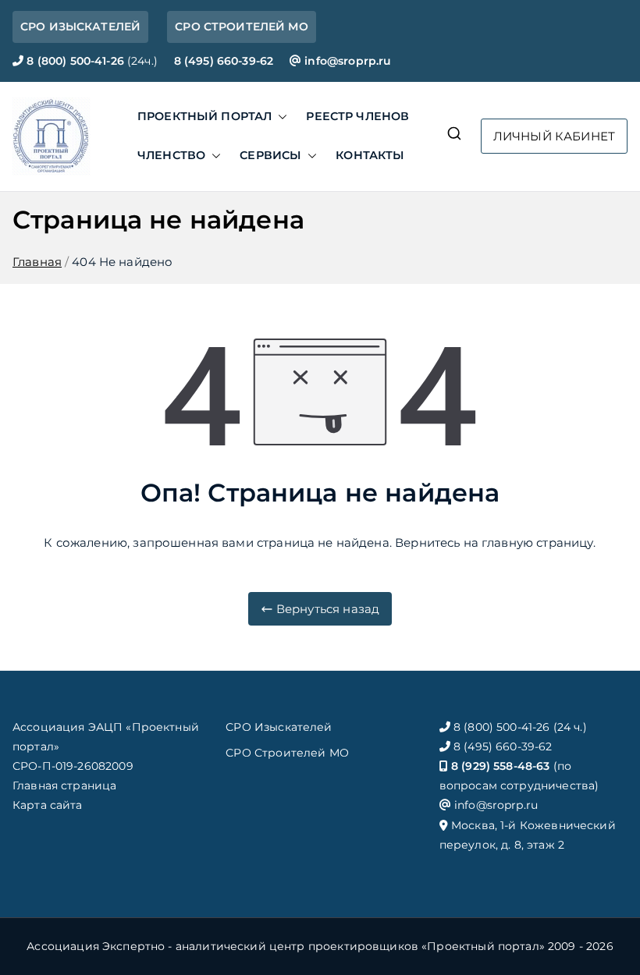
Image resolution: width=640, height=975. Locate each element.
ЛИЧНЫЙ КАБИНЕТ (554, 136)
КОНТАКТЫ (370, 155)
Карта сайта (47, 805)
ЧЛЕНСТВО (171, 155)
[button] (279, 117)
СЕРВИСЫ (270, 155)
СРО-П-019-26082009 (72, 766)
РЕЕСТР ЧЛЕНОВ (357, 116)
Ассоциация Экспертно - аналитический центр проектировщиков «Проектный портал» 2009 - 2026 (320, 946)
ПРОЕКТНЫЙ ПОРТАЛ (204, 116)
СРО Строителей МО (287, 753)
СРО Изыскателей (279, 727)
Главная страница (64, 785)
